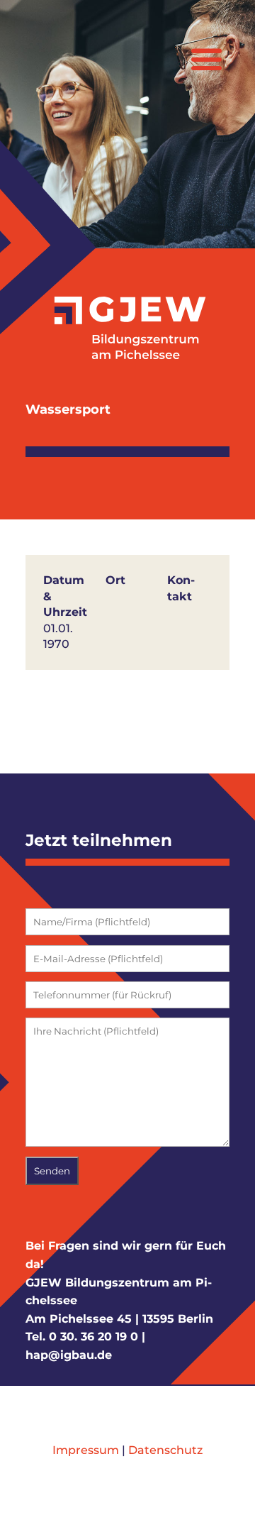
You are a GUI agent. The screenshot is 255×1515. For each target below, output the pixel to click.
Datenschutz (165, 1450)
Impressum (85, 1450)
